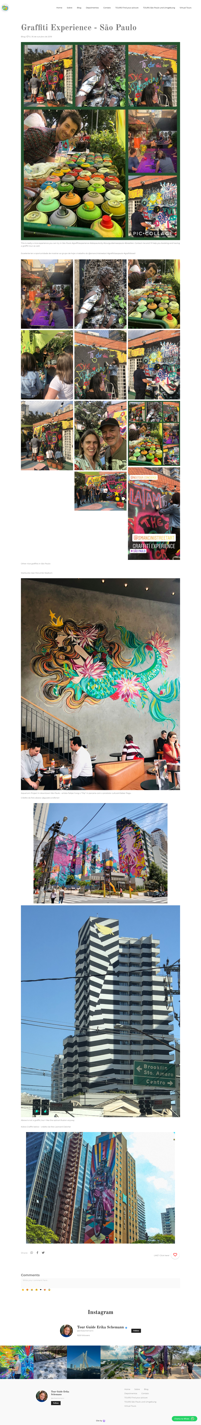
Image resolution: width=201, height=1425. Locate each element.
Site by (99, 1421)
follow (56, 1403)
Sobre (137, 1389)
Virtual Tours (130, 1406)
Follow (136, 1331)
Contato (145, 1393)
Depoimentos (130, 1393)
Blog (23, 37)
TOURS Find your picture (135, 1398)
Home (127, 1389)
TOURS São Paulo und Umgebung (140, 1402)
